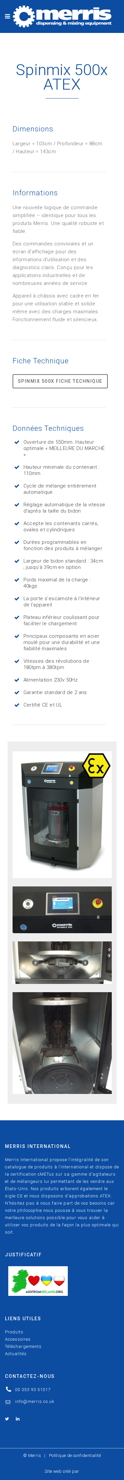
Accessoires (18, 1339)
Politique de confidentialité (75, 1455)
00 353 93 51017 (33, 1389)
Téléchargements (23, 1346)
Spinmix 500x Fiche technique (60, 381)
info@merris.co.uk (35, 1401)
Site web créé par (62, 1471)
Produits (14, 1331)
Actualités (16, 1353)
